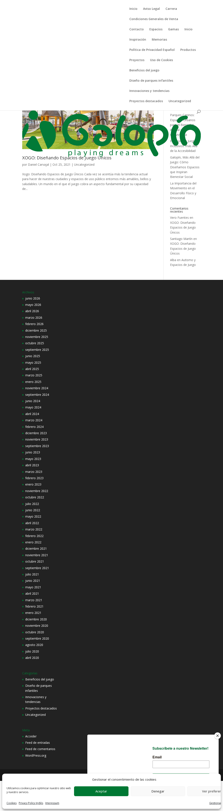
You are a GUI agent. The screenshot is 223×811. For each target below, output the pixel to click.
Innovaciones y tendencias (149, 91)
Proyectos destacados (146, 101)
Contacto (136, 29)
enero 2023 (33, 484)
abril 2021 (32, 593)
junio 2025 (32, 356)
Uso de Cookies (161, 60)
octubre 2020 (34, 632)
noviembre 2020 (36, 625)
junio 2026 (32, 298)
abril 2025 (32, 369)
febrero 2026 (34, 324)
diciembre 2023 (36, 433)
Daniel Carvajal (38, 164)
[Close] (217, 735)
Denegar (157, 791)
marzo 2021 (33, 600)
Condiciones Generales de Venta (153, 19)
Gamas (173, 29)
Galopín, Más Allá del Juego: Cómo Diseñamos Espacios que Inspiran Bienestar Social (184, 167)
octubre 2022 (34, 497)
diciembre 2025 (36, 330)
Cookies (12, 803)
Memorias (159, 39)
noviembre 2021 (36, 555)
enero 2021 (33, 613)
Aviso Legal (151, 9)
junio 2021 (32, 581)
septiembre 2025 (37, 350)
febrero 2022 (34, 536)
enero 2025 (33, 382)
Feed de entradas (37, 742)
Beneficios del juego (144, 70)
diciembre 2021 (36, 548)
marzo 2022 (33, 529)
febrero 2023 (34, 478)
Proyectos (136, 60)
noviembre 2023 (36, 439)
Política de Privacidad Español (152, 50)
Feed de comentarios (40, 749)
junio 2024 (32, 401)
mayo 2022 (33, 516)
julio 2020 (32, 651)
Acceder (31, 736)
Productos (188, 50)
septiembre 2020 (37, 638)
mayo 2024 (33, 407)
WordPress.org (35, 755)
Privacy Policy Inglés (31, 803)
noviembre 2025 (36, 337)
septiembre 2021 (37, 568)
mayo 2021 (33, 587)
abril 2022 (32, 523)
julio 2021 (32, 574)
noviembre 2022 (36, 491)
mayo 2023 (33, 459)
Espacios (155, 29)
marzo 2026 (33, 317)
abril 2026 (32, 311)
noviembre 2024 (36, 388)
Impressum (52, 803)
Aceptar (101, 791)
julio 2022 (32, 504)
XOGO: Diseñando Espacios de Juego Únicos (67, 158)
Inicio (133, 9)
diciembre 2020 (36, 619)
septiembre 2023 (37, 446)
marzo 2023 (33, 472)
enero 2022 (33, 542)
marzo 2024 (33, 420)
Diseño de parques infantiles (151, 81)
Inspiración (137, 39)
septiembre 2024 (37, 395)
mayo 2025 (33, 362)
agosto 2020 (34, 645)
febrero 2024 (34, 427)
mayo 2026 (33, 305)
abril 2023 (32, 465)
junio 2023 (32, 452)
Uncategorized (180, 101)
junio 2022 (32, 510)
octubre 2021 (34, 561)
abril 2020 (32, 658)
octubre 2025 (34, 343)
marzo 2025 (33, 375)
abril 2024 (32, 414)
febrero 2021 (34, 606)
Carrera (171, 9)
